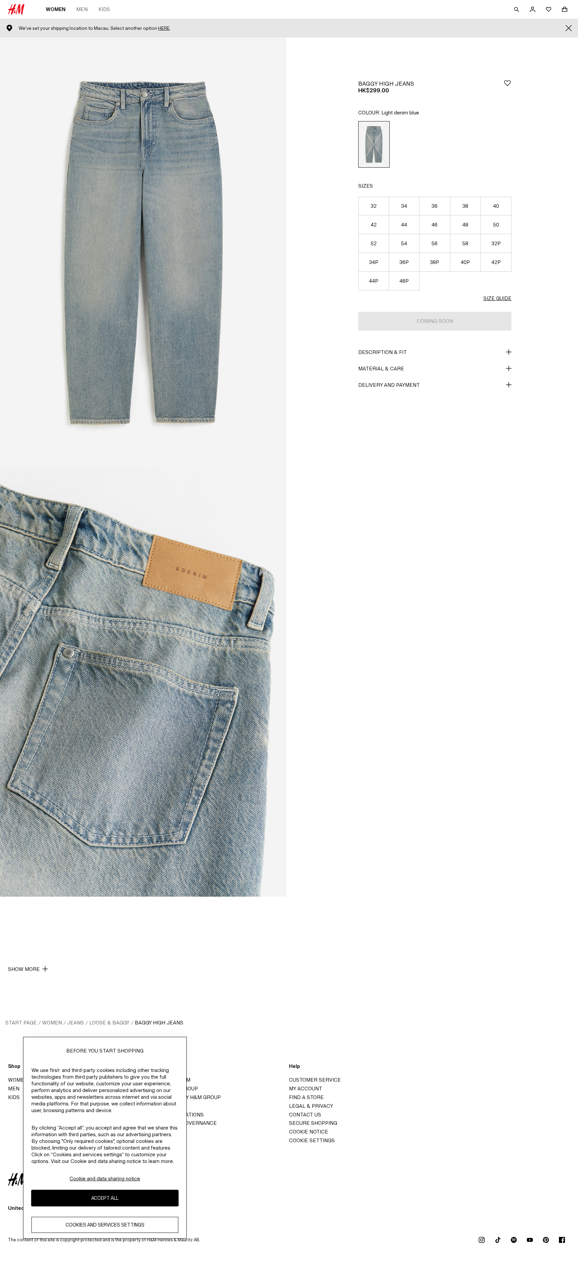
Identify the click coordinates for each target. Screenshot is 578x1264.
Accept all (104, 1198)
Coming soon (435, 321)
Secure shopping (313, 1123)
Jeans (75, 1022)
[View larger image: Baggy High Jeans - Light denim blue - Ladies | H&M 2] (143, 682)
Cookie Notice (308, 1132)
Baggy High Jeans (159, 1022)
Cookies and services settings (105, 1225)
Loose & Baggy (109, 1022)
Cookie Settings (312, 1140)
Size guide (497, 298)
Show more (24, 969)
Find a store (306, 1097)
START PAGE (21, 1022)
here (164, 28)
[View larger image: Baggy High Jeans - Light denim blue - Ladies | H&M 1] (143, 252)
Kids (104, 9)
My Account (305, 1088)
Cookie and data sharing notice (105, 1178)
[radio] (374, 144)
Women (56, 9)
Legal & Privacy (311, 1106)
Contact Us (305, 1114)
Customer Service (315, 1080)
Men (82, 9)
